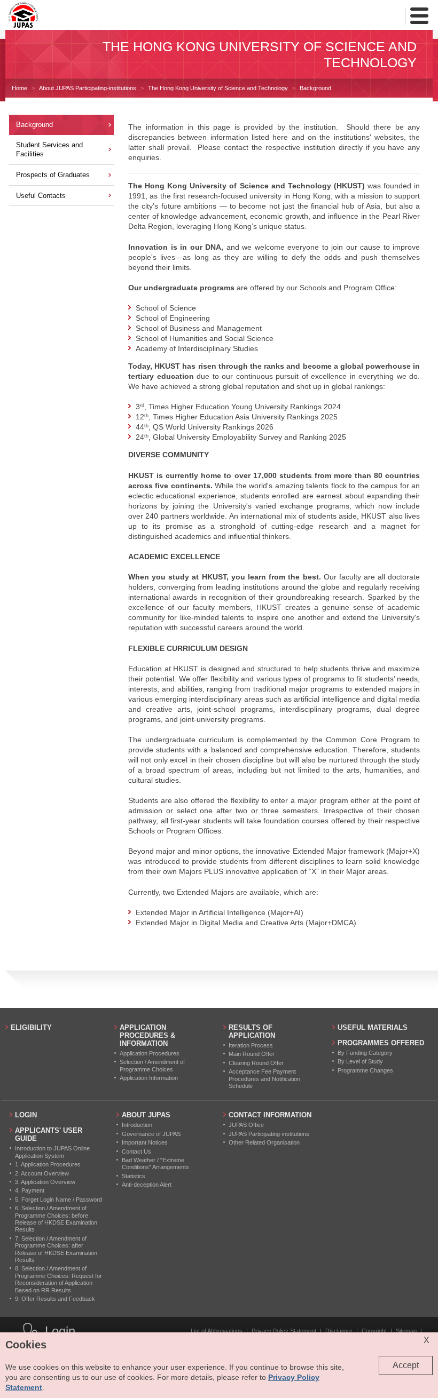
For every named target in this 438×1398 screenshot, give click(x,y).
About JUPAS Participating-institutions (87, 88)
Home (19, 88)
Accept (406, 1365)
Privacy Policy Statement (284, 1331)
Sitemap (406, 1331)
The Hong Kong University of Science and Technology (218, 88)
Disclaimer (339, 1331)
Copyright (374, 1331)
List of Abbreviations (217, 1331)
